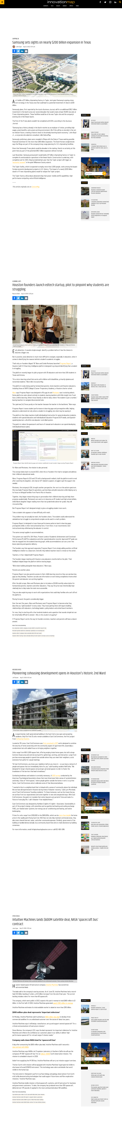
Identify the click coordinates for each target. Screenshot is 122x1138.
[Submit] (120, 2)
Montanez (56, 393)
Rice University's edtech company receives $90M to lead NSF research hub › (29, 628)
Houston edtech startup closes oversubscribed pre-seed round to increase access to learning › (33, 636)
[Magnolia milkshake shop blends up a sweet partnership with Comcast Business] (85, 838)
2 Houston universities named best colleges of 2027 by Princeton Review (100, 203)
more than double (65, 815)
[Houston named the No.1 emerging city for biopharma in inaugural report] (85, 215)
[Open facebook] (100, 2)
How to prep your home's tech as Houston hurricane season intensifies (99, 1101)
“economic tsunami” (18, 162)
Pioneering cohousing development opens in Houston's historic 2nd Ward (59, 673)
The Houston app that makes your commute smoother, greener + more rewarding (99, 1089)
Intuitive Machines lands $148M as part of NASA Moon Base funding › (28, 1100)
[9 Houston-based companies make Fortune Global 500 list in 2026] (85, 770)
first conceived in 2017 (50, 743)
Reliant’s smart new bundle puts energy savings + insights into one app (99, 848)
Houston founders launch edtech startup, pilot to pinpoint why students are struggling (60, 287)
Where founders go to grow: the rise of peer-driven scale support (99, 441)
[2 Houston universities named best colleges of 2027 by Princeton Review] (85, 203)
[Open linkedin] (115, 2)
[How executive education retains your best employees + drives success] (85, 466)
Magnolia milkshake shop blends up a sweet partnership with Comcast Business (99, 838)
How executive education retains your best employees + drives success (99, 466)
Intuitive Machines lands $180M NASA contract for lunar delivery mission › (29, 1102)
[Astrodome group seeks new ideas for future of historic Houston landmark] (85, 782)
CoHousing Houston (22, 739)
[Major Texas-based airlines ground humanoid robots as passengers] (85, 123)
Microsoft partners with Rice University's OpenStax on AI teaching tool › (28, 631)
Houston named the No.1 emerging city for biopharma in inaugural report (100, 215)
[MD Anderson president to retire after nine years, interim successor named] (85, 758)
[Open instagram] (110, 2)
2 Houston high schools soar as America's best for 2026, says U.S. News (99, 148)
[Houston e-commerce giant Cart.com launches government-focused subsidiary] (85, 191)
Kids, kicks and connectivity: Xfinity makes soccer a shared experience (100, 825)
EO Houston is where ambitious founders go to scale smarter (99, 453)
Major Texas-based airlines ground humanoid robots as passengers (99, 123)
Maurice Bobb (16, 293)
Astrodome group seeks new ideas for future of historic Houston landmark (100, 782)
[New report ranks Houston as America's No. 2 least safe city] (85, 386)
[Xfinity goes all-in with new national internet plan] (85, 1076)
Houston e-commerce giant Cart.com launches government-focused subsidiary (99, 191)
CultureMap (35, 187)
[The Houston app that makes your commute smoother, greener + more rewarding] (85, 1088)
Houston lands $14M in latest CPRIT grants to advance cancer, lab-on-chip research (99, 398)
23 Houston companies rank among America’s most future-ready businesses (98, 1033)
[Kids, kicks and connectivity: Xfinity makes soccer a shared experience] (85, 826)
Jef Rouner (15, 677)
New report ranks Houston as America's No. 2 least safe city (98, 386)
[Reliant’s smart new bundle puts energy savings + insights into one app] (85, 850)
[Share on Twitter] (18, 51)
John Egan (19, 46)
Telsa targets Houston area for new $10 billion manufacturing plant (100, 1021)
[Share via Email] (26, 51)
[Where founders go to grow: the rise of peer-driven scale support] (85, 442)
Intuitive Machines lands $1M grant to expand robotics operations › (27, 1097)
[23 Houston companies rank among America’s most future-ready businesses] (85, 1033)
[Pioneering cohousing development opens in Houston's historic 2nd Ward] (44, 710)
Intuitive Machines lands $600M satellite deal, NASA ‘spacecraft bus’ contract (55, 922)
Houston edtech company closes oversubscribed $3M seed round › (27, 633)
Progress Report (65, 363)
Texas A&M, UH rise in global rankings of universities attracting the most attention (99, 136)
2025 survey (56, 775)
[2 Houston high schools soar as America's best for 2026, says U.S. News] (85, 147)
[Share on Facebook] (14, 51)
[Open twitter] (105, 2)
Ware (14, 393)
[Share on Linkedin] (22, 51)
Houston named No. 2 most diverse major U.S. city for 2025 (99, 1009)
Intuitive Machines (52, 985)
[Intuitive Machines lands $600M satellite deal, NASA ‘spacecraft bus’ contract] (44, 961)
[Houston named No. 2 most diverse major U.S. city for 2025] (85, 1009)
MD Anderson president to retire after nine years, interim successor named (99, 758)
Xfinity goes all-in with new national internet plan (98, 1076)
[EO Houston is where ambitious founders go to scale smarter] (85, 454)
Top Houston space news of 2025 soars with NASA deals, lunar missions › (28, 1095)
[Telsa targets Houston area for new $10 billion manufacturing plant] (85, 1021)
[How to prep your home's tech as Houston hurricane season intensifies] (85, 1100)
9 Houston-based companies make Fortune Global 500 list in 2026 (100, 770)
